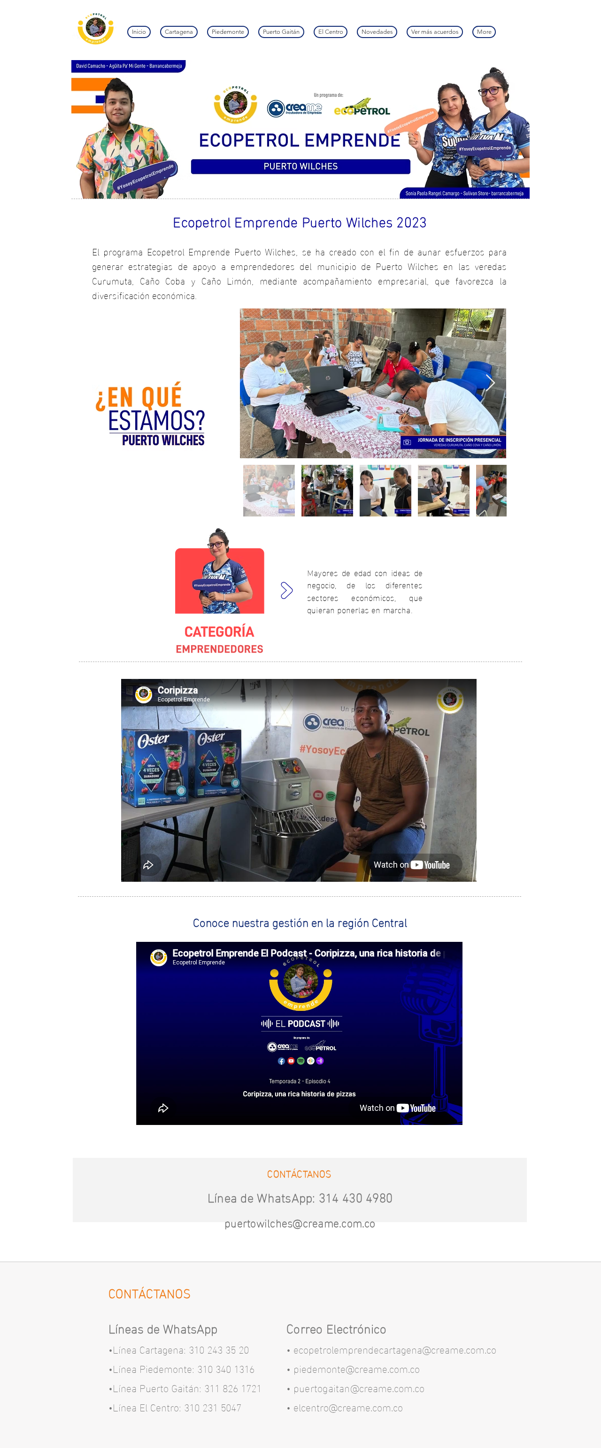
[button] (435, 32)
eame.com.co (396, 1387)
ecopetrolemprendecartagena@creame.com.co (394, 1348)
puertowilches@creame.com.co (299, 1222)
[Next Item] (490, 383)
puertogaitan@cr (330, 1387)
